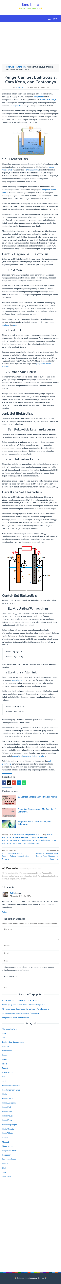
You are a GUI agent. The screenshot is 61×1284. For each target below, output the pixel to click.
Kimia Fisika (7, 1111)
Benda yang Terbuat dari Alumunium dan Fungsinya (23, 1004)
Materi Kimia (18, 834)
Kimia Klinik (7, 1120)
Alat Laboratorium (9, 1029)
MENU (54, 19)
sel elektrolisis (33, 843)
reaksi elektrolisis (19, 843)
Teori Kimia (6, 1176)
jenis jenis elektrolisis (22, 840)
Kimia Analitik (7, 1098)
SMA (4, 1172)
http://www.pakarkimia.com (30, 868)
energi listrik (39, 96)
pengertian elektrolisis (41, 840)
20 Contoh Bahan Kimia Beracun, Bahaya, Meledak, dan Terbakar (15, 854)
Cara (4, 1033)
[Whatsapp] (24, 782)
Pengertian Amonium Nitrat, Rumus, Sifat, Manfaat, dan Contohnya (47, 854)
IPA (3, 1076)
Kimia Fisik (6, 1107)
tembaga (5, 325)
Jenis (4, 1081)
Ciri (3, 1037)
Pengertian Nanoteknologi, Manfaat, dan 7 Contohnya (37, 810)
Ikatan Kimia (7, 1072)
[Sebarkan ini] (4, 782)
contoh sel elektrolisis (40, 837)
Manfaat (5, 1141)
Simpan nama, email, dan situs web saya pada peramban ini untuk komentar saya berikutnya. (28, 968)
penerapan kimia (16, 105)
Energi (4, 1055)
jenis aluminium (18, 680)
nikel (15, 325)
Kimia (4, 1094)
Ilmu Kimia (30, 4)
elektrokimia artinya (48, 99)
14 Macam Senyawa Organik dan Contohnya (20, 1013)
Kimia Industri (7, 1115)
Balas (4, 912)
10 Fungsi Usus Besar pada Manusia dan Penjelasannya (25, 1008)
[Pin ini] (14, 782)
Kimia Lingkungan (9, 1124)
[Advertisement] (30, 42)
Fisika (4, 1063)
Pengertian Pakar (32, 834)
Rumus (5, 1163)
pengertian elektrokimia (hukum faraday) (28, 756)
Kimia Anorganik (9, 1102)
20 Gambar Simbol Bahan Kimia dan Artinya (37, 796)
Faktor (4, 1059)
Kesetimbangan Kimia (11, 1089)
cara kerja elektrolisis (21, 837)
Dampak (5, 1046)
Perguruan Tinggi (9, 1159)
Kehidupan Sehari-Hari (11, 1085)
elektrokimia (7, 840)
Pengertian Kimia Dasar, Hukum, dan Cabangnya (34, 822)
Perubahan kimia (32, 169)
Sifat (4, 1168)
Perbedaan (6, 1154)
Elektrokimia (7, 1050)
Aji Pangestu (10, 868)
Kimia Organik (8, 1128)
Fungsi (5, 1068)
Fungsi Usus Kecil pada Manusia (15, 1017)
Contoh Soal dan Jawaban (13, 1042)
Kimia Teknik (7, 1133)
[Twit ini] (9, 782)
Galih (12, 893)
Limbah (5, 1137)
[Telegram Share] (19, 782)
